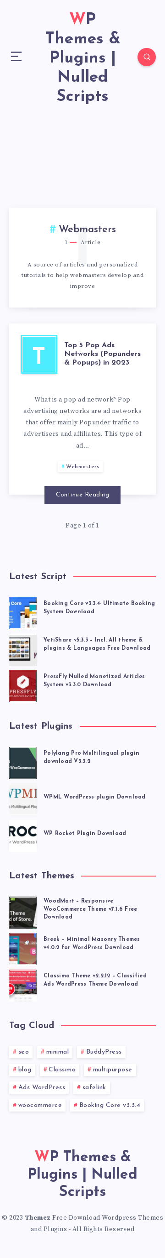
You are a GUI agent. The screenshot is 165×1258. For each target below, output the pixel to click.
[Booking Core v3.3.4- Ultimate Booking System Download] (23, 611)
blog (25, 1069)
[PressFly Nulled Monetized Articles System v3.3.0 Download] (23, 684)
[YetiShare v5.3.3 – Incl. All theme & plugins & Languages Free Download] (23, 648)
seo (23, 1052)
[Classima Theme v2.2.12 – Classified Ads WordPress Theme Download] (23, 984)
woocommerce (40, 1105)
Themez (38, 1218)
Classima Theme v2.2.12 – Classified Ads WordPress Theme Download (95, 980)
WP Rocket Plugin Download (85, 833)
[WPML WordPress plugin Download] (23, 798)
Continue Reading (82, 495)
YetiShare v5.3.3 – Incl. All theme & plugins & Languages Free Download (97, 644)
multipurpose (112, 1069)
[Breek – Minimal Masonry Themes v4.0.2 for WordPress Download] (23, 947)
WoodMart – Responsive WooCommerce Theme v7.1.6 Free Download (90, 909)
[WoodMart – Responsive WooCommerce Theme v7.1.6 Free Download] (23, 911)
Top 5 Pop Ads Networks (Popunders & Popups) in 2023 (102, 354)
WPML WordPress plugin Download (95, 797)
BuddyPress (104, 1052)
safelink (94, 1087)
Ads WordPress (42, 1087)
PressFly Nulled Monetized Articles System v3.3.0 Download (94, 680)
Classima (62, 1069)
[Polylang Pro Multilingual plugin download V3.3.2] (23, 761)
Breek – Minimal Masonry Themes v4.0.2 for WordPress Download (92, 943)
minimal (57, 1052)
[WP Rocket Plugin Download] (23, 834)
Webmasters (82, 467)
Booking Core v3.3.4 (110, 1105)
